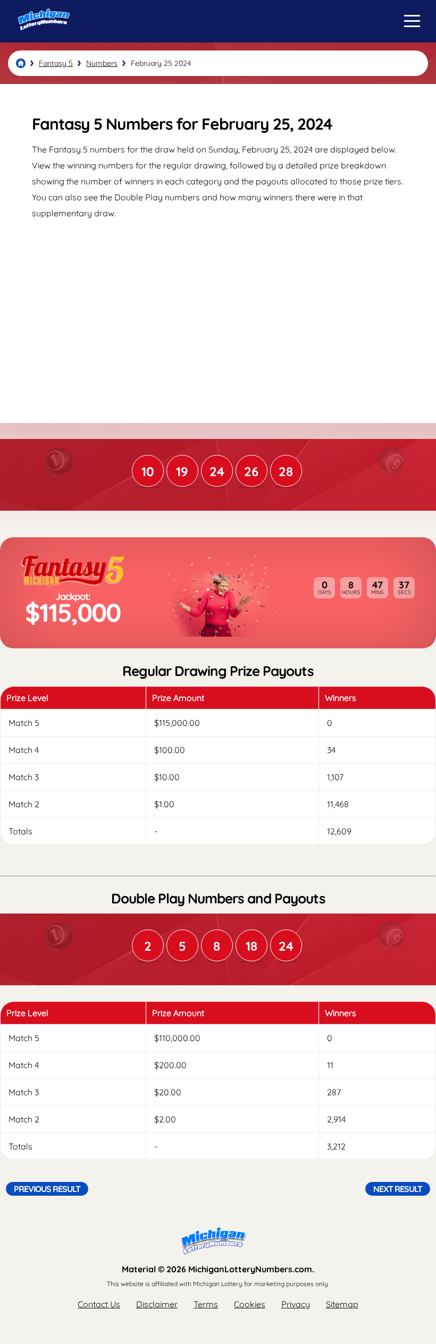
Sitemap (342, 1304)
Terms (206, 1304)
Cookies (249, 1304)
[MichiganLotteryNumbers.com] (41, 38)
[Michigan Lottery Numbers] (21, 63)
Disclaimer (157, 1304)
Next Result (397, 1189)
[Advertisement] (218, 311)
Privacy (295, 1304)
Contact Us (99, 1304)
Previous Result (47, 1189)
